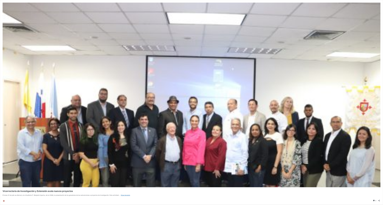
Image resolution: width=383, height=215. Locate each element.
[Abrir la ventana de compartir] (379, 199)
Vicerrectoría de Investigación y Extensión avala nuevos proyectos (38, 191)
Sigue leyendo (125, 195)
